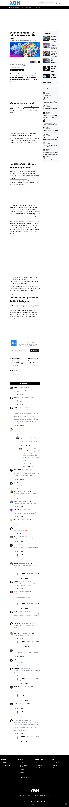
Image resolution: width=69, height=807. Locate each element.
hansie (47, 92)
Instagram (26, 310)
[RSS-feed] (41, 801)
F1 (39, 7)
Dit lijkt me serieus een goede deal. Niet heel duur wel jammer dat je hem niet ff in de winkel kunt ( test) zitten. (50, 138)
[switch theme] (57, 3)
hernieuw (48, 112)
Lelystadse (48, 142)
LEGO (12, 7)
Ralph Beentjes (17, 40)
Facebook (28, 309)
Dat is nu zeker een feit (48, 160)
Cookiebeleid (29, 795)
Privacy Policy (21, 795)
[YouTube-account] (38, 801)
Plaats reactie (25, 383)
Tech (36, 7)
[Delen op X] (33, 62)
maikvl (47, 127)
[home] (9, 7)
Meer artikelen (47, 82)
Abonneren (34, 350)
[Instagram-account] (31, 801)
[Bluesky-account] (44, 801)
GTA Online (25, 7)
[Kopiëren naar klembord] (39, 62)
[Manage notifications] (66, 804)
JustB (47, 97)
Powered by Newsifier (34, 804)
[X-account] (25, 801)
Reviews (31, 7)
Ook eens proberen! (47, 95)
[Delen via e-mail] (36, 62)
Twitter (18, 310)
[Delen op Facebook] (31, 62)
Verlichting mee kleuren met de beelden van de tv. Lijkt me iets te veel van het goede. (50, 116)
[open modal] (59, 3)
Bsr (46, 119)
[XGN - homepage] (15, 3)
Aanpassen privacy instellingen (43, 795)
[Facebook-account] (28, 801)
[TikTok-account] (34, 801)
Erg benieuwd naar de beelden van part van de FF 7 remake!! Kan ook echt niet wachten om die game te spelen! (50, 109)
